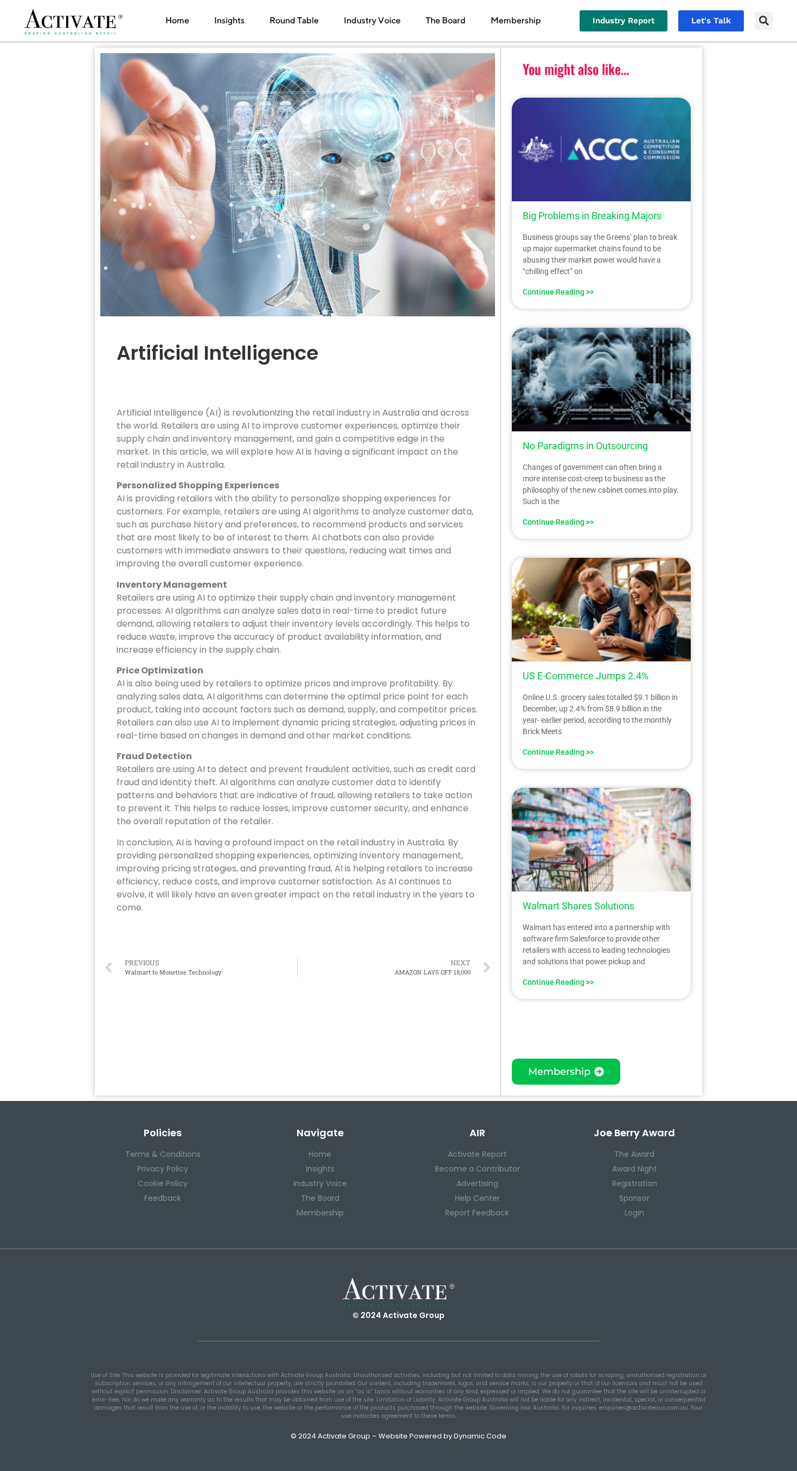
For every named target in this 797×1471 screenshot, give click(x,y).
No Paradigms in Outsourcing (585, 445)
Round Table (294, 20)
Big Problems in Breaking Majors (592, 215)
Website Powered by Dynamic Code (442, 1436)
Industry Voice (372, 20)
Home (177, 20)
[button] (764, 21)
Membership (516, 20)
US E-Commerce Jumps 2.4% (585, 676)
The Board (446, 20)
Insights (229, 20)
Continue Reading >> (558, 292)
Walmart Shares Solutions (578, 906)
